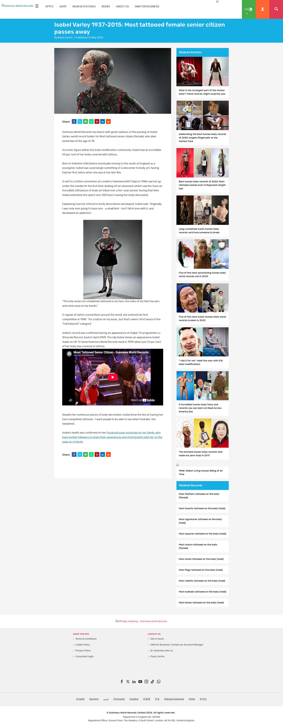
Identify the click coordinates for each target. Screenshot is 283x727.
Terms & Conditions (86, 639)
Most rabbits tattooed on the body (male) (202, 581)
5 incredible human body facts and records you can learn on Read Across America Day (200, 408)
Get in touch (157, 639)
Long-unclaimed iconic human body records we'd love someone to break (199, 231)
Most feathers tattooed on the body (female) (199, 496)
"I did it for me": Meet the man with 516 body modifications (201, 362)
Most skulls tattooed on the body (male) (201, 559)
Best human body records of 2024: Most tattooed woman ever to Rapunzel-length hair (202, 185)
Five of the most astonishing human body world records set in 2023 (202, 275)
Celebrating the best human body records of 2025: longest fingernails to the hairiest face (202, 137)
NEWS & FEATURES (84, 6)
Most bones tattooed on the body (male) (201, 602)
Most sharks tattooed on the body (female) (198, 546)
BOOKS (106, 6)
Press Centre (157, 656)
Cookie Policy (82, 645)
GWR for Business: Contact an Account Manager (176, 645)
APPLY (49, 6)
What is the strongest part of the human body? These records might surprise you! (202, 92)
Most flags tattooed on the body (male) (201, 570)
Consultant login (84, 656)
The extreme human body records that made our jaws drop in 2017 (201, 454)
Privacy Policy (83, 650)
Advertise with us (163, 650)
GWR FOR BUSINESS (147, 6)
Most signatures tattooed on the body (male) (200, 521)
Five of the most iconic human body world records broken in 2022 (202, 319)
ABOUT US (122, 6)
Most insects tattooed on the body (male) (202, 508)
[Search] (276, 9)
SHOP (63, 6)
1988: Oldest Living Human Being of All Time (201, 472)
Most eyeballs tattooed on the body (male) (202, 592)
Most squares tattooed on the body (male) (202, 534)
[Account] (262, 9)
